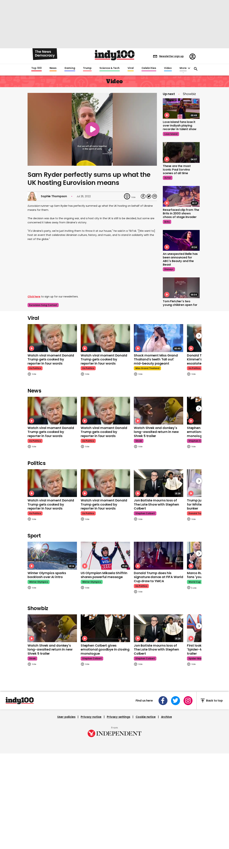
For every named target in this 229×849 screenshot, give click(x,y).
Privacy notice (91, 717)
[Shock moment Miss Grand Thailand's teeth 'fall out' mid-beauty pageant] (158, 338)
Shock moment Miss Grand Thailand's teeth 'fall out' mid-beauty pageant (156, 359)
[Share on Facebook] (143, 196)
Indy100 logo (115, 55)
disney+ (168, 269)
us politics (35, 368)
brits (167, 221)
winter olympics (38, 581)
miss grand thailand (147, 368)
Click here (34, 296)
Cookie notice (146, 717)
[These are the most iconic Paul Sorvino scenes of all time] (181, 152)
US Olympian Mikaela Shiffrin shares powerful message (104, 575)
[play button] (92, 129)
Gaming (69, 68)
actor (167, 177)
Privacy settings (118, 717)
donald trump (197, 513)
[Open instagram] (188, 700)
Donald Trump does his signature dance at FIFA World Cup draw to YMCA (158, 577)
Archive (166, 717)
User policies (66, 717)
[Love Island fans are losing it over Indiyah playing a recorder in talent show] (181, 108)
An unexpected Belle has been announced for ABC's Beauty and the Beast (180, 259)
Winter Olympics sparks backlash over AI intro (47, 575)
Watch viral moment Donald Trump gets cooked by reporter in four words (51, 359)
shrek (138, 440)
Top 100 (36, 68)
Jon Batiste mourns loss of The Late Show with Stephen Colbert (156, 504)
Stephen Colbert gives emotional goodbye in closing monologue (105, 649)
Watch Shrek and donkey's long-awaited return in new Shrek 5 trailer (156, 432)
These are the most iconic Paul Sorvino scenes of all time (177, 169)
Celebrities (149, 68)
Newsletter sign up (171, 56)
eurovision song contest (43, 305)
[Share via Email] (154, 196)
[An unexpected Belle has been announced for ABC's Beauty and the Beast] (181, 240)
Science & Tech (109, 68)
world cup (195, 581)
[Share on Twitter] (149, 196)
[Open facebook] (163, 700)
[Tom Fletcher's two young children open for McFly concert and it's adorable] (181, 287)
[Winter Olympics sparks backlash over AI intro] (52, 555)
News (53, 68)
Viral (131, 68)
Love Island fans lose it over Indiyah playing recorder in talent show (179, 125)
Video (168, 68)
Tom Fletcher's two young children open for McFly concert (180, 305)
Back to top (214, 700)
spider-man (195, 658)
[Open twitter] (175, 700)
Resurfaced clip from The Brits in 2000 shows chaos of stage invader (181, 213)
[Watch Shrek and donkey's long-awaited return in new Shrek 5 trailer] (158, 410)
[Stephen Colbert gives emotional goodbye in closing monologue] (105, 628)
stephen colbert (198, 440)
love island (170, 133)
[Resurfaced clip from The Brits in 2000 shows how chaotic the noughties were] (181, 196)
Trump (87, 68)
